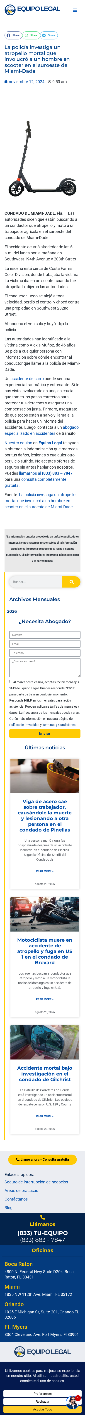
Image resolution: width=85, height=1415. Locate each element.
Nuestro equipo (18, 442)
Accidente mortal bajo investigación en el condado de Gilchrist (44, 1073)
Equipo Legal (50, 442)
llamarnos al (46, 473)
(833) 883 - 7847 (42, 1236)
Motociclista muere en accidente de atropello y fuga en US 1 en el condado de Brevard (44, 951)
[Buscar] (71, 582)
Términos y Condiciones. (59, 725)
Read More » (44, 871)
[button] (75, 10)
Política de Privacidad (24, 725)
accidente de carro (27, 378)
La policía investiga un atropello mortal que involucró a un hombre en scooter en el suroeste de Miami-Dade (40, 500)
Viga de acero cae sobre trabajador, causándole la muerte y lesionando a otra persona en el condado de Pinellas (45, 816)
